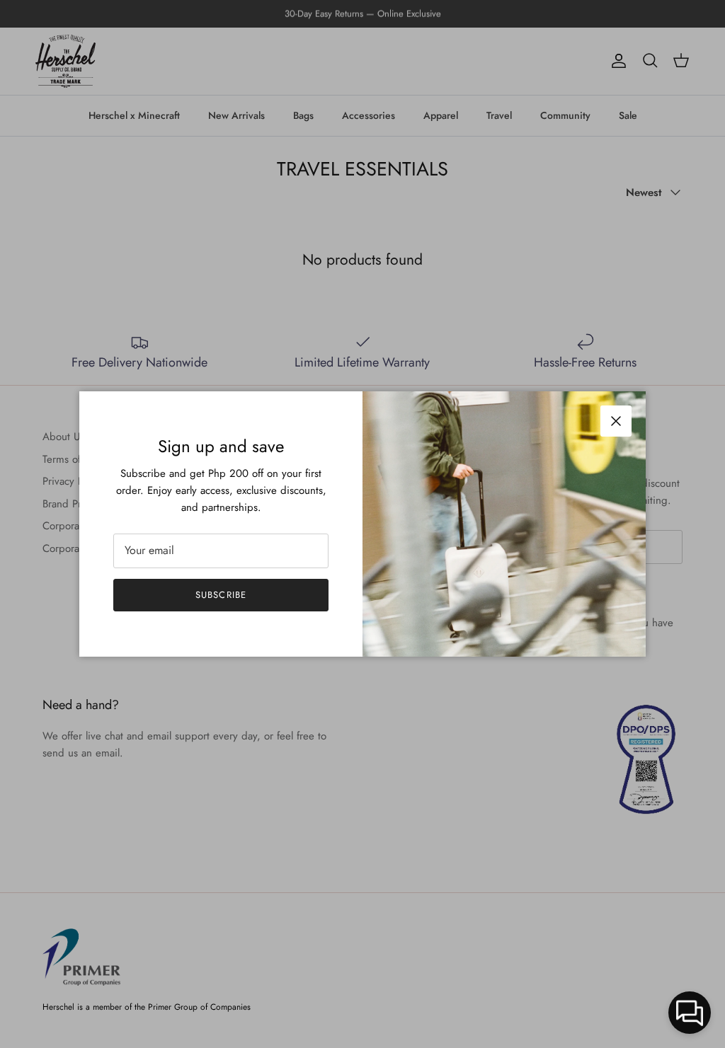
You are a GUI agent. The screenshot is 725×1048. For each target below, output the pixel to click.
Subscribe (220, 594)
